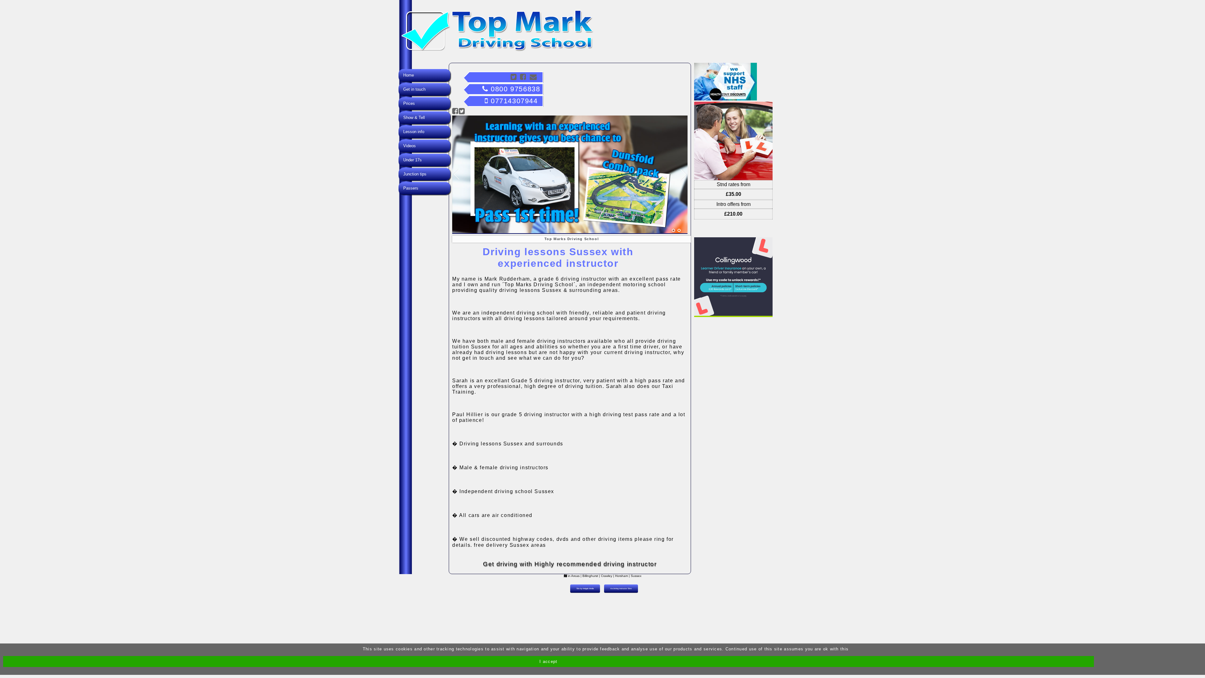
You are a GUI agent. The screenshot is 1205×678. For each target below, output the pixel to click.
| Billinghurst (589, 576)
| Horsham (620, 576)
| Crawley (605, 576)
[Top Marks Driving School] (673, 231)
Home (408, 75)
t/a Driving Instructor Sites (621, 588)
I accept (548, 661)
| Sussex (635, 576)
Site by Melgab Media (585, 588)
